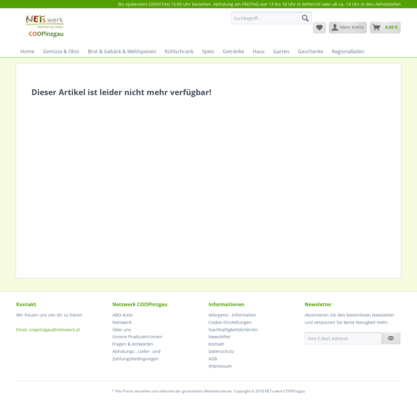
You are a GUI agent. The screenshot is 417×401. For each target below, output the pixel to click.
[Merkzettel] (319, 27)
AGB (213, 359)
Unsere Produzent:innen (137, 337)
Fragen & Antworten (132, 344)
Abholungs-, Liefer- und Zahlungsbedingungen (136, 355)
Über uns (121, 329)
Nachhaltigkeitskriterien (233, 329)
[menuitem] (271, 21)
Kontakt (216, 344)
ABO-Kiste (122, 315)
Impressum (220, 366)
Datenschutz (221, 351)
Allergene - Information (232, 315)
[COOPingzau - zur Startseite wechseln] (44, 27)
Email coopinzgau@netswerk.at (48, 329)
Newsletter (220, 337)
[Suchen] (305, 18)
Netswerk (122, 322)
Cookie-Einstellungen (230, 322)
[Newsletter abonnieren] (391, 338)
